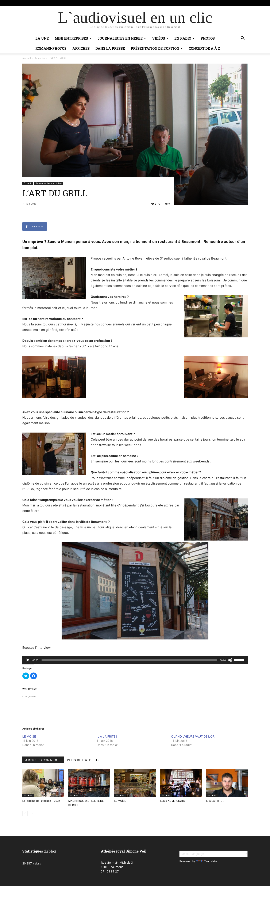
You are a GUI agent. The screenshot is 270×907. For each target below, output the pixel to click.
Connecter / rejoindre (63, 2)
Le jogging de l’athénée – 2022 (41, 800)
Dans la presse (110, 48)
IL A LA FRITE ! (107, 736)
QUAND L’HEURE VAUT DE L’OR (193, 736)
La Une (42, 38)
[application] (135, 660)
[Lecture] (28, 660)
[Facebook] (237, 3)
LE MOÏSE (29, 736)
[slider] (240, 659)
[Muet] (230, 660)
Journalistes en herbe (120, 38)
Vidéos (158, 38)
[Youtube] (244, 3)
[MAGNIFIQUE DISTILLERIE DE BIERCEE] (89, 783)
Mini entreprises (71, 38)
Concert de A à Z (204, 48)
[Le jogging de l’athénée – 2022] (43, 783)
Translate (210, 861)
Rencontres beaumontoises (48, 183)
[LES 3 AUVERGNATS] (181, 783)
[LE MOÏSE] (135, 783)
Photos (208, 38)
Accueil (26, 58)
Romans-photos (50, 48)
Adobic (83, 2)
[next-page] (31, 813)
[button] (243, 39)
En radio (182, 38)
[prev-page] (25, 813)
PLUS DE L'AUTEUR (83, 760)
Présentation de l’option (155, 48)
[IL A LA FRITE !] (227, 783)
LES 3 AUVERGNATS (172, 800)
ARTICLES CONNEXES (43, 760)
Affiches (81, 48)
